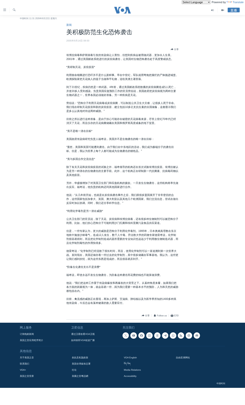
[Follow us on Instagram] (149, 335)
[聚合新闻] (181, 335)
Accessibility (130, 376)
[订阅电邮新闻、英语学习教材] (197, 335)
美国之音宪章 (27, 376)
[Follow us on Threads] (157, 335)
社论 (74, 370)
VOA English (130, 357)
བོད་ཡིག (127, 363)
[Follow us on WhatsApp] (173, 335)
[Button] (175, 49)
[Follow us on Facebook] (141, 335)
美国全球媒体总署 (81, 363)
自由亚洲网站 (183, 357)
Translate (238, 2)
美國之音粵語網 (80, 376)
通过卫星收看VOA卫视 (83, 334)
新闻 (69, 24)
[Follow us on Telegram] (165, 335)
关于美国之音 (27, 357)
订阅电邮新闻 (27, 334)
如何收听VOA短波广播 (83, 340)
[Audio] (213, 10)
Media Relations (132, 370)
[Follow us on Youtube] (133, 335)
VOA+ (23, 370)
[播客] (189, 335)
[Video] (223, 10)
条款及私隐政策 (80, 357)
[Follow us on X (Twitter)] (125, 335)
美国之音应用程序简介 (31, 340)
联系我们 (24, 363)
